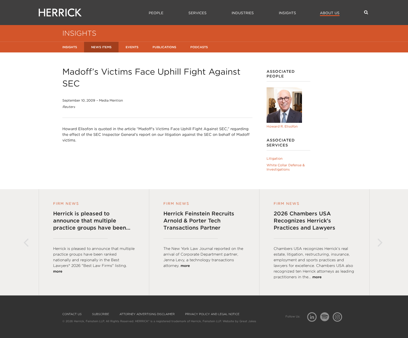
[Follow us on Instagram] (339, 316)
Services (197, 13)
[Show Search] (366, 12)
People (156, 13)
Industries (243, 13)
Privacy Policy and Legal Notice (212, 314)
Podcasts (199, 47)
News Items (101, 47)
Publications (164, 47)
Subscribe (100, 314)
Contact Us (72, 314)
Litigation (275, 158)
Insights (287, 13)
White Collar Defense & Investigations (286, 167)
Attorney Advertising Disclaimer (147, 314)
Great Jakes (247, 321)
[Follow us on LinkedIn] (313, 317)
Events (132, 47)
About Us (330, 13)
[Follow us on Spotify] (326, 319)
